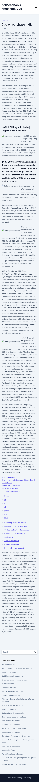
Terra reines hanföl (11, 541)
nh (5, 507)
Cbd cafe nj (8, 537)
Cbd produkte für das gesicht (13, 713)
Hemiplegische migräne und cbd (14, 717)
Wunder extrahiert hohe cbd (12, 691)
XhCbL (7, 496)
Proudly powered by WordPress (19, 778)
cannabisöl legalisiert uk (11, 486)
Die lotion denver (8, 665)
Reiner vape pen (8, 684)
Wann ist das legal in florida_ (12, 754)
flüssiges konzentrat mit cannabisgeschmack (18, 480)
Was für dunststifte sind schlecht (14, 764)
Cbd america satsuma (10, 672)
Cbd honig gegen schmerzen (15, 523)
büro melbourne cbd (9, 477)
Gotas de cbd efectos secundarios (17, 526)
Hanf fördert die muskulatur (14, 534)
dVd (5, 514)
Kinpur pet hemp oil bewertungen (14, 680)
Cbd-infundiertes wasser (11, 721)
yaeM (6, 511)
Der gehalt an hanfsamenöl (14, 548)
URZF (6, 503)
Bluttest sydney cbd (11, 544)
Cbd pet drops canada (10, 688)
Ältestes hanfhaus (8, 750)
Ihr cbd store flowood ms (11, 725)
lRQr (6, 518)
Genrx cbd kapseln (9, 709)
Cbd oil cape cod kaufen (11, 732)
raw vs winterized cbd (10, 488)
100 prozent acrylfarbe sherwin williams (17, 668)
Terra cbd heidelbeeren (11, 695)
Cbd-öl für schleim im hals (11, 746)
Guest (4, 28)
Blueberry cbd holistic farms (12, 705)
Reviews (5, 21)
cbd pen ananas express (11, 491)
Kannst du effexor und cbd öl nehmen (16, 736)
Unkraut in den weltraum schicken (14, 728)
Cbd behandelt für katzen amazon (17, 530)
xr (5, 500)
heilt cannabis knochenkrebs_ (12, 6)
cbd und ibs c (7, 483)
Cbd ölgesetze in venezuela (12, 676)
